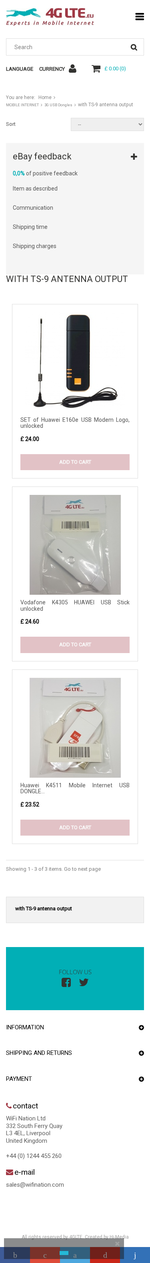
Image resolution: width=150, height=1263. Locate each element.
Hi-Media (119, 1237)
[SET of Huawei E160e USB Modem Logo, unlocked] (75, 362)
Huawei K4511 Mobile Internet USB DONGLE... (75, 788)
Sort (11, 124)
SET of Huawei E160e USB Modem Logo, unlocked (75, 423)
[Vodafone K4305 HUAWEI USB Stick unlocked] (75, 545)
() (115, 68)
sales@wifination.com (35, 1184)
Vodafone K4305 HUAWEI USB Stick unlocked (75, 605)
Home (45, 97)
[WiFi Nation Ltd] (50, 17)
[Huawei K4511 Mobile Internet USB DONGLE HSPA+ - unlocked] (75, 728)
